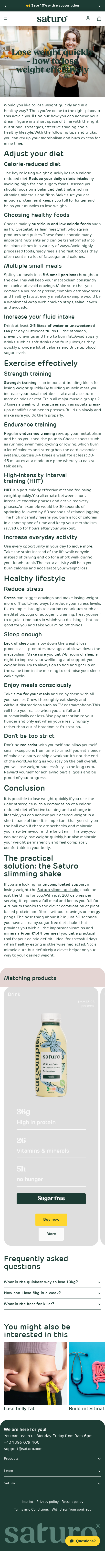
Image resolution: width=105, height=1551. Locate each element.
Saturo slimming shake (58, 890)
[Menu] (5, 18)
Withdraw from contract (71, 1509)
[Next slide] (99, 5)
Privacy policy (47, 1502)
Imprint (27, 1502)
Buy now (51, 1220)
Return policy (72, 1502)
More (51, 1234)
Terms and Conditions (31, 1509)
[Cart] (99, 18)
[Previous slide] (5, 5)
